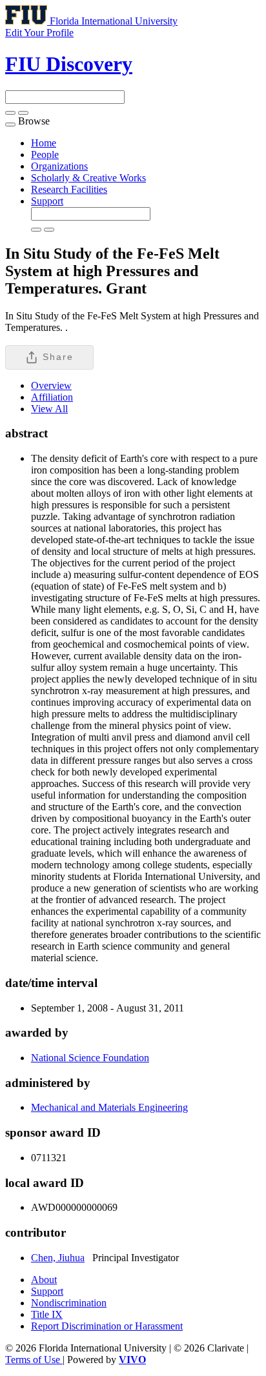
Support (47, 200)
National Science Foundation (90, 1057)
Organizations (59, 166)
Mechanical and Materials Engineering (109, 1107)
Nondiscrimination (69, 1302)
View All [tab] (49, 408)
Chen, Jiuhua (58, 1257)
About (44, 1279)
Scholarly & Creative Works (88, 177)
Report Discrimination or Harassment (107, 1326)
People (45, 154)
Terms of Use (34, 1359)
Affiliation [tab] (52, 397)
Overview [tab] (51, 385)
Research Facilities (69, 189)
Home (43, 142)
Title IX (47, 1314)
